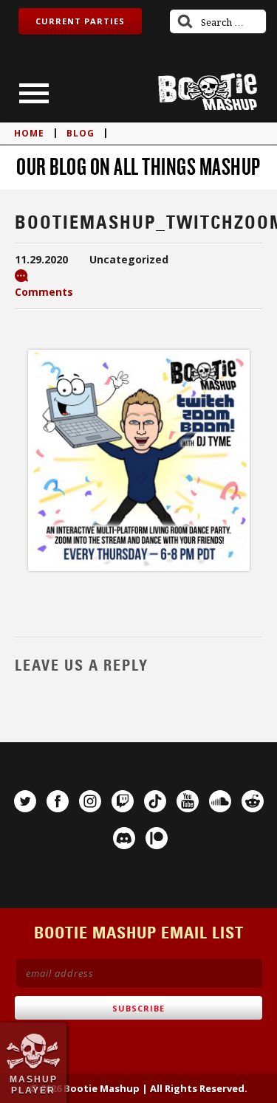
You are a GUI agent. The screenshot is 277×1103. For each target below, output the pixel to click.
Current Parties (80, 21)
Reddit (253, 801)
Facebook (58, 801)
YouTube (188, 801)
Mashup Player (34, 1084)
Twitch (123, 801)
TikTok (155, 801)
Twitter (25, 801)
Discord (124, 838)
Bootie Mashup (207, 91)
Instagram (90, 801)
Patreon (157, 838)
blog (80, 133)
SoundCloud (220, 801)
